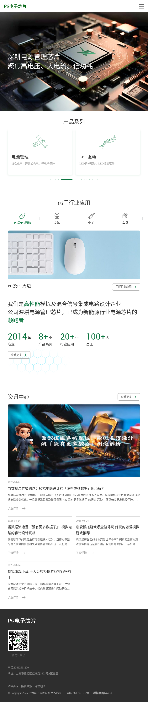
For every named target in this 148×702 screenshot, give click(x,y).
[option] (74, 61)
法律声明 (13, 686)
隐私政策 (26, 686)
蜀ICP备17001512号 (77, 693)
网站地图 (40, 686)
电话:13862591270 (18, 667)
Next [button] (141, 218)
